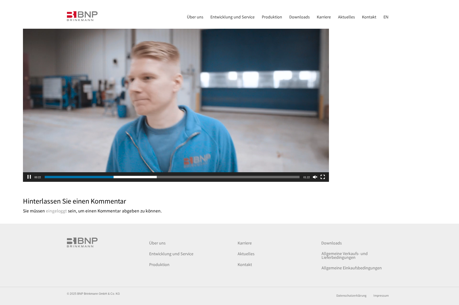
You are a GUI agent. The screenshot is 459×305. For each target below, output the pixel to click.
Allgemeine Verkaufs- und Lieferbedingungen (345, 255)
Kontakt (245, 264)
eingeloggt (56, 211)
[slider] (172, 177)
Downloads (331, 243)
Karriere (245, 243)
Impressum (381, 295)
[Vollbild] (322, 177)
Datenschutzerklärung (351, 295)
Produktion (159, 264)
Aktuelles (246, 253)
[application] (176, 96)
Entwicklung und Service (171, 253)
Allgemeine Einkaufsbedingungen (352, 268)
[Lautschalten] (315, 177)
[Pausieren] (29, 177)
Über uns (157, 243)
